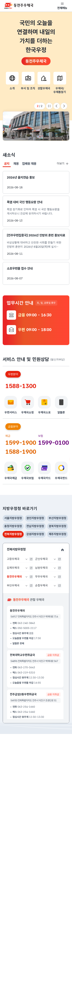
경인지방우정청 (35, 518)
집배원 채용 (29, 164)
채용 (16, 164)
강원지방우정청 (35, 534)
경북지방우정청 (57, 526)
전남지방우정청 (35, 526)
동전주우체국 (14, 577)
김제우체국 (13, 567)
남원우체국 (41, 567)
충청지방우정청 (13, 526)
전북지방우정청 (13, 535)
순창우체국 (41, 585)
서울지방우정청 (13, 518)
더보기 (62, 164)
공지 (7, 164)
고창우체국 (13, 559)
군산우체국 (41, 559)
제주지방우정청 (57, 534)
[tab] (7, 163)
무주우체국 (41, 576)
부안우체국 (13, 585)
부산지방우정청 (57, 518)
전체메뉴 (62, 8)
